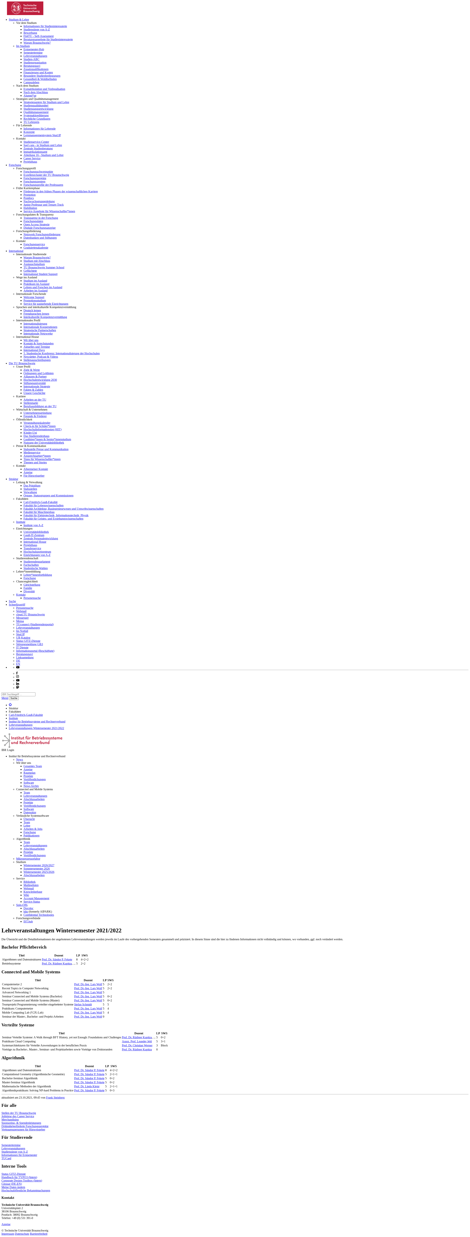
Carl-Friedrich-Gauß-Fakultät (40, 502)
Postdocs (29, 198)
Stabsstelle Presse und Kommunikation (46, 449)
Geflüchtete (30, 270)
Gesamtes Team (33, 766)
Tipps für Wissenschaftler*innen (42, 459)
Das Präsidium (32, 485)
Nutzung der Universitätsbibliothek (44, 442)
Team (27, 792)
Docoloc (28, 908)
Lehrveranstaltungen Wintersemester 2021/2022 (36, 728)
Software (29, 782)
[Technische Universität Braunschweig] (25, 14)
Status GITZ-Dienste (28, 640)
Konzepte (29, 131)
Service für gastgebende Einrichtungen (46, 303)
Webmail (21, 611)
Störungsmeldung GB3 (29, 644)
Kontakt (21, 594)
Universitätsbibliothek (36, 531)
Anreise (28, 472)
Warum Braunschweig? (37, 42)
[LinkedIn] (17, 684)
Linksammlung (25, 657)
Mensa (20, 621)
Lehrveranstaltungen (35, 55)
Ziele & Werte (32, 369)
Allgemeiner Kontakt (36, 469)
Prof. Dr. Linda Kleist (86, 1086)
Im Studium (23, 46)
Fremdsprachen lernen (36, 313)
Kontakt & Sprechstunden (39, 343)
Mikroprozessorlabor (28, 858)
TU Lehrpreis (31, 122)
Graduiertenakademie (36, 247)
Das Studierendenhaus (36, 436)
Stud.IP (20, 634)
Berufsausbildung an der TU (40, 406)
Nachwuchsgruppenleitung (39, 201)
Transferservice (32, 548)
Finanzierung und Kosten (38, 72)
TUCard (6, 1158)
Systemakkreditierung (36, 115)
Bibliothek (30, 881)
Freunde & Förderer (35, 416)
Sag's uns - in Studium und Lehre (43, 145)
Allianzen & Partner (35, 376)
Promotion (30, 194)
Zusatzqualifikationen (36, 69)
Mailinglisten (31, 885)
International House (35, 541)
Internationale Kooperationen (40, 326)
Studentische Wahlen (36, 568)
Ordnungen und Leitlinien (39, 373)
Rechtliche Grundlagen (37, 118)
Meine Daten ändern (13, 1187)
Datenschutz (22, 1233)
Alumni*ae (30, 95)
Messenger (22, 617)
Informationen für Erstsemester (19, 1155)
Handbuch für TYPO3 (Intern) (19, 1177)
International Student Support (40, 274)
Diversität (29, 591)
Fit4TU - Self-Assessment (39, 36)
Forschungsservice (34, 244)
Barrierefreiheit (38, 1233)
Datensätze (30, 812)
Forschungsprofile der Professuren (43, 184)
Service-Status (32, 901)
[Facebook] (17, 673)
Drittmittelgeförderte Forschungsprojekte (24, 1126)
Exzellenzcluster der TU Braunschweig (46, 174)
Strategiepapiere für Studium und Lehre (46, 102)
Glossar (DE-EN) (11, 1183)
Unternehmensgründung (38, 412)
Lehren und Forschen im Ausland (43, 287)
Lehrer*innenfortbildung (38, 574)
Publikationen (31, 835)
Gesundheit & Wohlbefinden (40, 79)
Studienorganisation (35, 62)
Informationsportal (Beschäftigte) (35, 650)
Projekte (28, 776)
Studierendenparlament (37, 561)
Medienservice (32, 452)
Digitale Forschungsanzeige (40, 227)
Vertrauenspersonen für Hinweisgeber (23, 1129)
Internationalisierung (35, 323)
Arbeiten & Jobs (33, 828)
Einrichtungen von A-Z (37, 555)
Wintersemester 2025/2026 (39, 871)
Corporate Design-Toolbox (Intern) (21, 1180)
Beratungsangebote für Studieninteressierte (48, 39)
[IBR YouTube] (17, 667)
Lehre (27, 825)
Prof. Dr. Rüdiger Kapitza (57, 963)
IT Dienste (22, 647)
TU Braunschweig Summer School (44, 267)
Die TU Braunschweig (22, 363)
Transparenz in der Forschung (41, 217)
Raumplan (29, 772)
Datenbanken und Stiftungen (40, 237)
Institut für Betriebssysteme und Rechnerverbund (37, 721)
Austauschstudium (34, 264)
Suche (12, 601)
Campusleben (31, 82)
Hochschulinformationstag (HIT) (43, 429)
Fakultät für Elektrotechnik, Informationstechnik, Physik (56, 515)
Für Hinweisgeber (34, 475)
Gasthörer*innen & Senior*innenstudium (47, 439)
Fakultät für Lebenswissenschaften (44, 505)
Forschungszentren (34, 181)
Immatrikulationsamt (35, 151)
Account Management (36, 898)
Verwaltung (30, 492)
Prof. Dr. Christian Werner (137, 1045)
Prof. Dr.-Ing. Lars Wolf (88, 984)
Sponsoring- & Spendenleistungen (21, 1122)
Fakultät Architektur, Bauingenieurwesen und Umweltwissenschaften (64, 508)
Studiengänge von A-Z (37, 29)
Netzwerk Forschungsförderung (42, 234)
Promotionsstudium (35, 300)
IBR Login (7, 750)
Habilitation (30, 208)
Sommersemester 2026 (37, 868)
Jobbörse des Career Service (17, 1116)
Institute (20, 521)
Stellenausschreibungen (37, 360)
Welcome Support (34, 297)
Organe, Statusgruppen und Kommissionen (48, 495)
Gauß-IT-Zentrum (34, 535)
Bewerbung (30, 32)
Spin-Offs (22, 904)
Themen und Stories (35, 462)
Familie (28, 588)
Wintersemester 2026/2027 (39, 865)
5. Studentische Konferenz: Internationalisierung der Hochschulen (62, 353)
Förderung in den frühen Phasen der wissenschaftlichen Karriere (61, 191)
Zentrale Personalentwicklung (41, 538)
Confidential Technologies (39, 914)
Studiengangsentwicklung (38, 108)
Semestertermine (33, 52)
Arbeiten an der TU (35, 399)
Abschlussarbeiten (34, 799)
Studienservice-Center (36, 141)
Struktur (13, 479)
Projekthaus (30, 161)
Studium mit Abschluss (37, 260)
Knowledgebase (33, 891)
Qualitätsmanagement (36, 112)
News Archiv (31, 786)
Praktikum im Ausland (36, 284)
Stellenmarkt (31, 402)
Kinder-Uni (30, 432)
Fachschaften (31, 564)
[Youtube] (17, 680)
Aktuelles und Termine (37, 346)
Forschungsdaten (33, 221)
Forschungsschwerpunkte (38, 171)
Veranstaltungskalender (37, 422)
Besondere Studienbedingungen (42, 75)
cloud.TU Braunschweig (30, 614)
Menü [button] (4, 698)
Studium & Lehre (19, 19)
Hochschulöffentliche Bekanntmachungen (25, 1190)
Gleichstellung (32, 584)
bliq (26, 911)
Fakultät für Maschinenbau (39, 512)
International (16, 250)
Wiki (26, 895)
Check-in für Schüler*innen (40, 426)
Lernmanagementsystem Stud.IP (42, 135)
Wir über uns (31, 340)
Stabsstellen (30, 488)
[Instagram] (17, 677)
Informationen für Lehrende (40, 128)
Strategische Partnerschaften (40, 330)
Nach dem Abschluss (36, 92)
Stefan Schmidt (83, 1004)
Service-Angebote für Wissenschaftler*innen (49, 211)
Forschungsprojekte (35, 178)
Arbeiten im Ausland (36, 290)
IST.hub (28, 921)
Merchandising (10, 1119)
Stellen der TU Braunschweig (18, 1113)
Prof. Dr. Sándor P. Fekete (57, 959)
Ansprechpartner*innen (37, 455)
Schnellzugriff (17, 604)
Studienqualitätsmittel (36, 105)
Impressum (7, 1233)
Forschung (15, 165)
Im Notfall (22, 631)
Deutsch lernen (32, 310)
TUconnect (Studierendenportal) (35, 624)
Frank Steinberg (55, 1097)
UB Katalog (23, 637)
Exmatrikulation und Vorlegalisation (44, 89)
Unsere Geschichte (34, 393)
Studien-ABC (31, 59)
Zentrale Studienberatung (38, 148)
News (19, 759)
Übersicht (29, 819)
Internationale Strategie (37, 386)
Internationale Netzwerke (38, 333)
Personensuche (32, 597)
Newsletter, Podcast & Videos (41, 356)
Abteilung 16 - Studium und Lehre (44, 155)
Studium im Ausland (35, 280)
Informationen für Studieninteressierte (45, 26)
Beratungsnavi (32, 65)
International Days (34, 350)
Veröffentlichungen (35, 779)
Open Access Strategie (37, 224)
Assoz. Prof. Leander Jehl (137, 1041)
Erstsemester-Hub (34, 49)
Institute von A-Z (33, 525)
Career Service (32, 158)
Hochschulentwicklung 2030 (40, 379)
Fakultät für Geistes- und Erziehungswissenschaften (53, 518)
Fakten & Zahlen (33, 389)
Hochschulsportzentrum (37, 551)
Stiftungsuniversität (35, 383)
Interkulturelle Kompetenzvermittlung (45, 317)
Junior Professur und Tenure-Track (44, 204)
